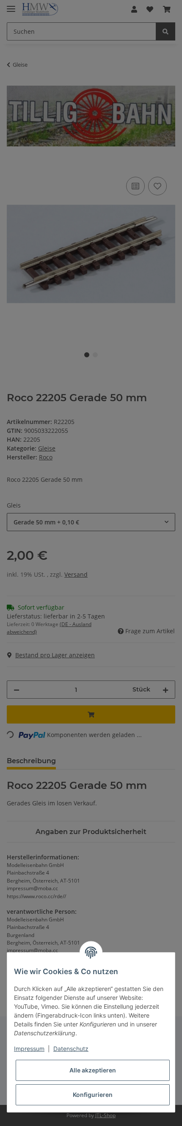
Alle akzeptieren (92, 1070)
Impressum (29, 1048)
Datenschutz (70, 1048)
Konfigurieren (93, 1094)
